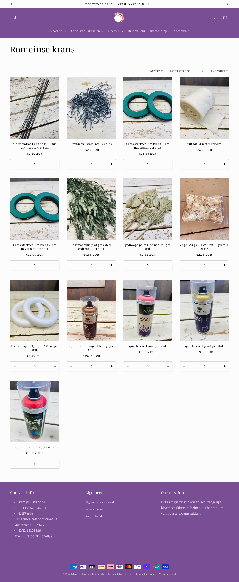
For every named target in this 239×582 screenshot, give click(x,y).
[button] (14, 17)
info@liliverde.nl (32, 502)
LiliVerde (76, 573)
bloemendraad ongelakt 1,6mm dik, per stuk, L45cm (35, 145)
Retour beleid (95, 516)
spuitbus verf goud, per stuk (204, 346)
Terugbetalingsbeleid (120, 573)
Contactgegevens (145, 573)
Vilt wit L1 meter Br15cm (204, 144)
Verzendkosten (96, 509)
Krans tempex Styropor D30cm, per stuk (35, 348)
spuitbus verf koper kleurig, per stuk (91, 348)
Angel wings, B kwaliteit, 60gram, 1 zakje (204, 246)
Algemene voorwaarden (101, 502)
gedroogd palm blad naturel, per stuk (147, 246)
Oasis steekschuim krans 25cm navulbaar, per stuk (34, 246)
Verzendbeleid (167, 573)
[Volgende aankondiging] (228, 4)
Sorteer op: (157, 71)
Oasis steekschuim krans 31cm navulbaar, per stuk (147, 145)
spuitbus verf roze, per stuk (148, 346)
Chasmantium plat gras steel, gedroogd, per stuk (91, 246)
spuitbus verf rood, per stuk (34, 447)
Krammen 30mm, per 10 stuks (91, 144)
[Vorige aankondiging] (11, 4)
